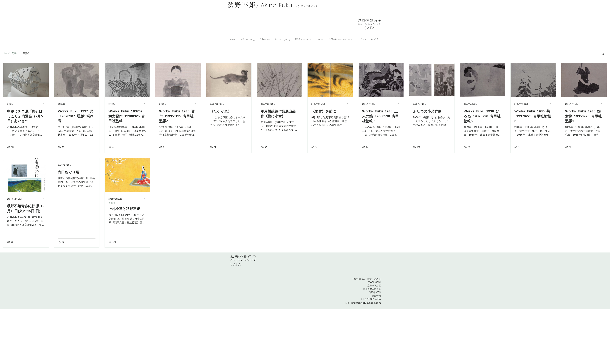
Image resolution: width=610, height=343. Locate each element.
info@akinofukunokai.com (366, 302)
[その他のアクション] (44, 104)
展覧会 (26, 53)
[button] (602, 54)
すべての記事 (10, 53)
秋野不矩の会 (369, 21)
